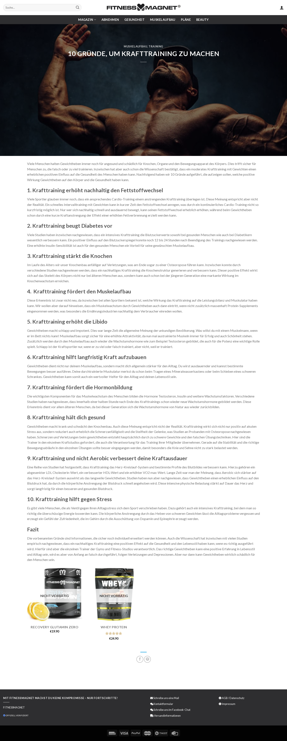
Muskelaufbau (162, 19)
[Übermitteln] (77, 7)
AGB (225, 698)
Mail (176, 698)
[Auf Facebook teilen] (139, 659)
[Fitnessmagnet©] (143, 8)
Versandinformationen (167, 715)
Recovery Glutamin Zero (54, 627)
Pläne (186, 19)
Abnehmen (110, 19)
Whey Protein (114, 627)
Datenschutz (236, 698)
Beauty (202, 19)
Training (156, 46)
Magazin (85, 19)
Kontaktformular (163, 704)
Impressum (228, 704)
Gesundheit (134, 19)
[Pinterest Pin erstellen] (147, 659)
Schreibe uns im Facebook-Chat (171, 709)
